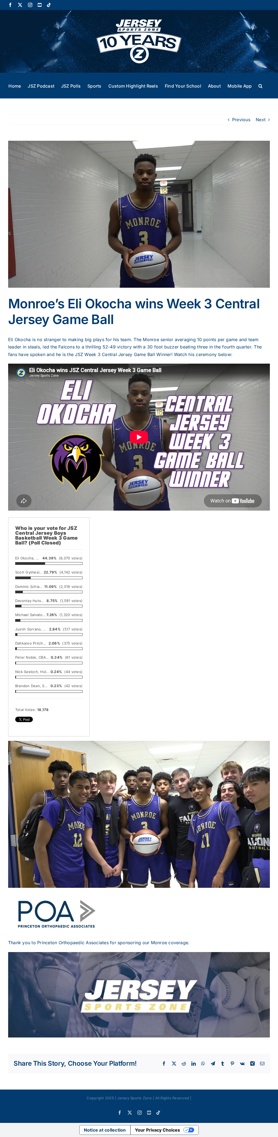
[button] (260, 85)
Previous (241, 119)
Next (261, 119)
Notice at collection (105, 1130)
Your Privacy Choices (157, 1130)
